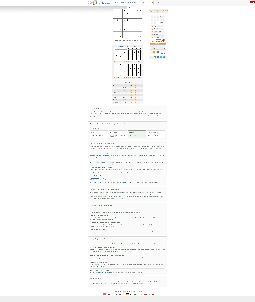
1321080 (124, 92)
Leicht (117, 61)
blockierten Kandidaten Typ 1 (99, 162)
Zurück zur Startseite (136, 291)
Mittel (131, 61)
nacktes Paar (94, 169)
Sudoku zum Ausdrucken (103, 272)
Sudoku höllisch (142, 224)
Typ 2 (109, 162)
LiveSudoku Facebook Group (122, 291)
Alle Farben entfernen (162, 52)
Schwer (117, 77)
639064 (124, 97)
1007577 (124, 85)
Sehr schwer (132, 77)
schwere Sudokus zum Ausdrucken (106, 116)
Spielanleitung (152, 2)
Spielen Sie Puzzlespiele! (130, 2)
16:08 (139, 77)
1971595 (124, 99)
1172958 (124, 88)
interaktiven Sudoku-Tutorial (128, 182)
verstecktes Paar (95, 178)
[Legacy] (165, 40)
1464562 (124, 90)
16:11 (125, 77)
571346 (124, 95)
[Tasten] (161, 22)
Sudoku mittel (121, 196)
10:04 (139, 61)
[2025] (163, 40)
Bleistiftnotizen (106, 155)
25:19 (125, 61)
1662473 (124, 102)
